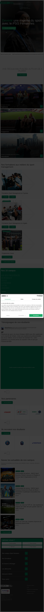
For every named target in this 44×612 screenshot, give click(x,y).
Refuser (8, 315)
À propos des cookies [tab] (36, 299)
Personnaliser (21, 315)
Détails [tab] (22, 299)
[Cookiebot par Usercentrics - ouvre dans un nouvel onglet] (38, 296)
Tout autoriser (36, 315)
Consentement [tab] (8, 299)
